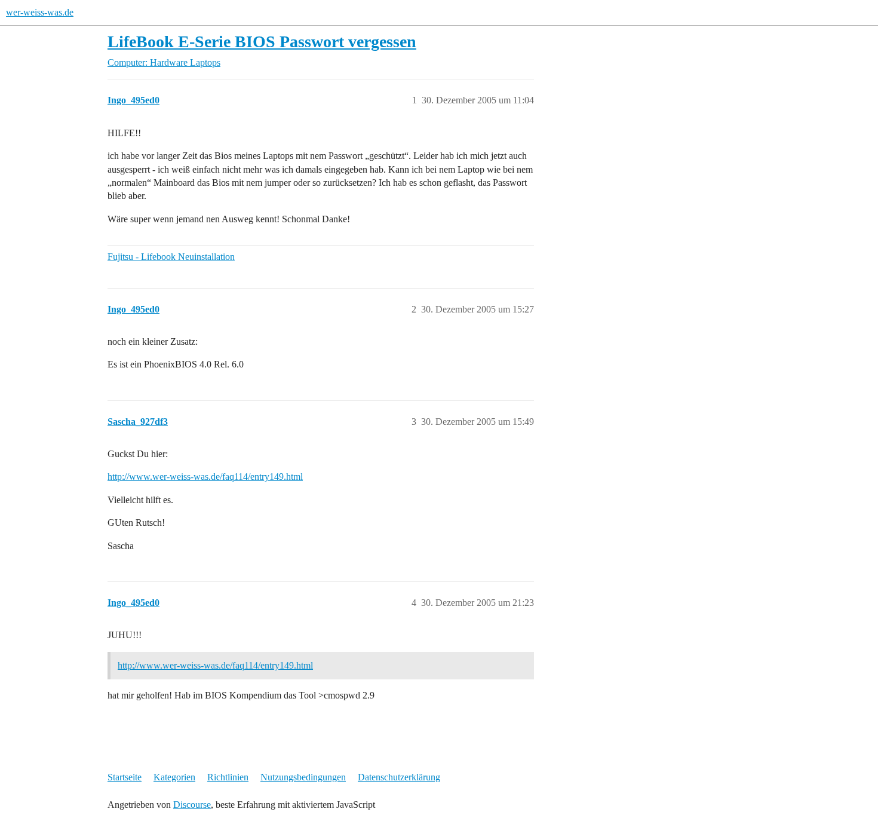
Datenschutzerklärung (399, 777)
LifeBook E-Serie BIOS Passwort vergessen (262, 41)
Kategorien (174, 777)
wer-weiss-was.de (39, 12)
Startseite (125, 777)
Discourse (192, 804)
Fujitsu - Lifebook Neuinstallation (171, 257)
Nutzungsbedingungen (303, 777)
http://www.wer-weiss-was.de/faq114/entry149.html (205, 476)
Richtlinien (227, 777)
